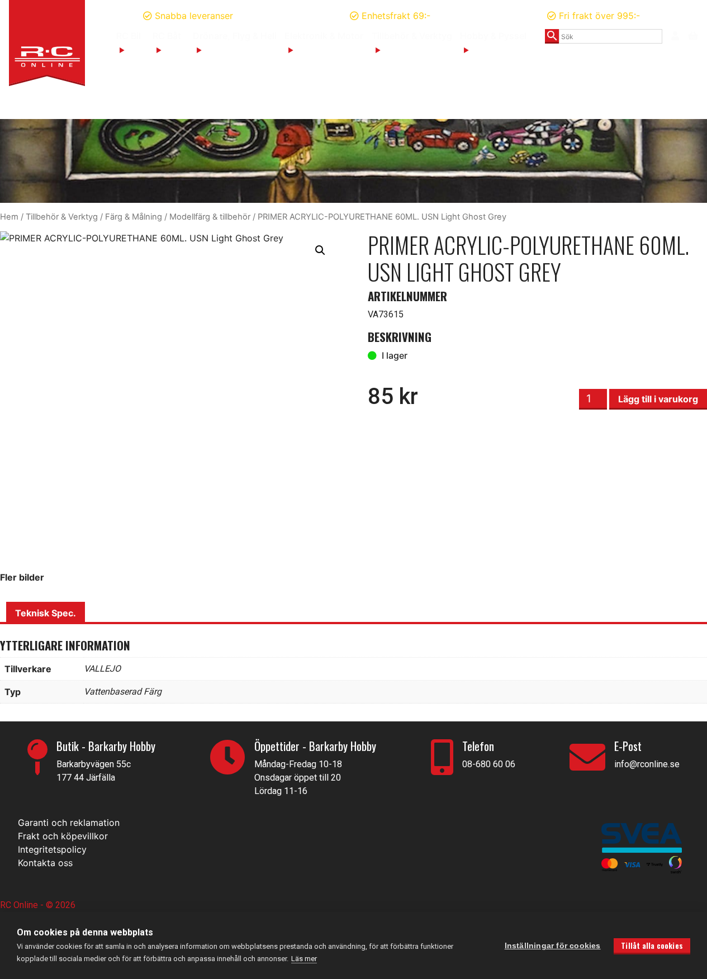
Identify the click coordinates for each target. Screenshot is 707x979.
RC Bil (128, 35)
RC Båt (167, 35)
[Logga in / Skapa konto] (675, 35)
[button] (320, 250)
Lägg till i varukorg (658, 399)
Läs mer (304, 958)
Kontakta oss (45, 862)
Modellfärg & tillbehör (209, 217)
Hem (9, 217)
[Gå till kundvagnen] (693, 34)
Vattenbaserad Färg (123, 691)
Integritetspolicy (52, 849)
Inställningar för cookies (553, 946)
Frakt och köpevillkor (63, 836)
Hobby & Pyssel (493, 35)
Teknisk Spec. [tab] (45, 613)
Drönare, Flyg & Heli (235, 35)
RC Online (20, 905)
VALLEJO (102, 668)
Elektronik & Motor (323, 35)
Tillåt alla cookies (652, 945)
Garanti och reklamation (69, 822)
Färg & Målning (133, 217)
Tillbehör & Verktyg (412, 35)
